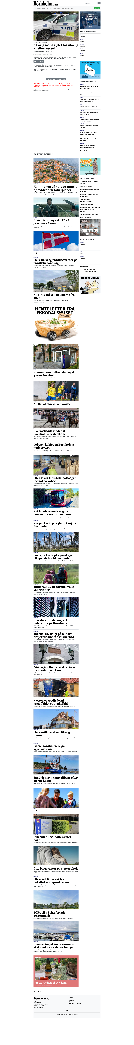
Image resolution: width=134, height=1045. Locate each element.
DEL (35, 61)
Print (41, 61)
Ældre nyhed (61, 79)
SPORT (35, 401)
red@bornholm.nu (38, 1007)
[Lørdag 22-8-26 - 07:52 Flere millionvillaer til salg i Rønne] (56, 719)
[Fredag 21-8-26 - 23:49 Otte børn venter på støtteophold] (56, 855)
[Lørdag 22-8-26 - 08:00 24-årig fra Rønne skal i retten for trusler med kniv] (56, 654)
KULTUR (35, 217)
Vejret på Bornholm (90, 269)
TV (77, 8)
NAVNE (35, 251)
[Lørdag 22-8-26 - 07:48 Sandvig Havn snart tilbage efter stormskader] (56, 764)
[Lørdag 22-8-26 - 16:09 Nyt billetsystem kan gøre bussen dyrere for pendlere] (56, 498)
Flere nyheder (84, 59)
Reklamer (71, 997)
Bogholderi (71, 1000)
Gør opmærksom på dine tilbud (89, 214)
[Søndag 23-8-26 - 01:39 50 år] (56, 240)
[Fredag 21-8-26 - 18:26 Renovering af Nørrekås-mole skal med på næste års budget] (56, 931)
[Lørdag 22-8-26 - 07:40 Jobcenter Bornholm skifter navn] (56, 824)
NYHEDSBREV (57, 8)
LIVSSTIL (36, 980)
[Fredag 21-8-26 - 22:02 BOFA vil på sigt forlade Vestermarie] (56, 899)
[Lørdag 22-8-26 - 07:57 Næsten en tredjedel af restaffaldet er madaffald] (56, 687)
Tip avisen (97, 8)
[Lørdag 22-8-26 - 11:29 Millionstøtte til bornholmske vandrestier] (56, 573)
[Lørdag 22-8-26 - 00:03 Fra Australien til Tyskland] (56, 969)
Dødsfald (82, 36)
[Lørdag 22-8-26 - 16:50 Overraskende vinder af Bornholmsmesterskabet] (56, 418)
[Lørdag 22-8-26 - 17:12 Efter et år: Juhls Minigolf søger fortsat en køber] (56, 465)
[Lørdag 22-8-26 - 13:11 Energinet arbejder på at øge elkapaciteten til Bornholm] (56, 542)
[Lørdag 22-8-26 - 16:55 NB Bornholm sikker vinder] (56, 391)
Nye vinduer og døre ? (86, 204)
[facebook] (67, 1010)
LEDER (35, 369)
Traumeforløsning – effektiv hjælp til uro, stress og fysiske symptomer (90, 209)
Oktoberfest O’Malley (86, 186)
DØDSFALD (82, 34)
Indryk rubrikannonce (86, 217)
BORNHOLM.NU (46, 8)
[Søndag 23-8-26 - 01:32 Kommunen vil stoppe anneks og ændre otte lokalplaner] (56, 170)
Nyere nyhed (51, 79)
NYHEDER (82, 84)
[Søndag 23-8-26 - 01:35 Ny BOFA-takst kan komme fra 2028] (56, 281)
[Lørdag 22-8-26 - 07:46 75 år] (56, 798)
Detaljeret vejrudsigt (90, 271)
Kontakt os (71, 998)
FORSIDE (37, 8)
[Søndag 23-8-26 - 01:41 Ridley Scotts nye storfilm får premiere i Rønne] (56, 207)
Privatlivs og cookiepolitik (75, 1003)
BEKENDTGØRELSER (68, 8)
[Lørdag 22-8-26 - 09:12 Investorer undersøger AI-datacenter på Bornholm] (56, 607)
